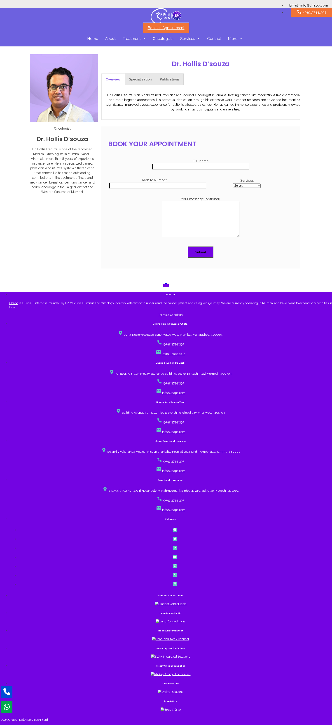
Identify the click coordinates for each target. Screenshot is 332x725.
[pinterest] (175, 566)
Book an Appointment (166, 28)
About (110, 38)
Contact (214, 38)
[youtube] (175, 557)
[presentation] (113, 79)
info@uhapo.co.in (173, 354)
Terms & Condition (170, 315)
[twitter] (175, 539)
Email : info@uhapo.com (308, 5)
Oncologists (163, 38)
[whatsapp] (175, 575)
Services (187, 38)
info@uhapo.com (173, 393)
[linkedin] (175, 548)
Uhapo (13, 303)
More (233, 38)
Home (92, 38)
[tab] (113, 79)
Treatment (131, 38)
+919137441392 (311, 11)
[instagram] (175, 584)
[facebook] (175, 530)
